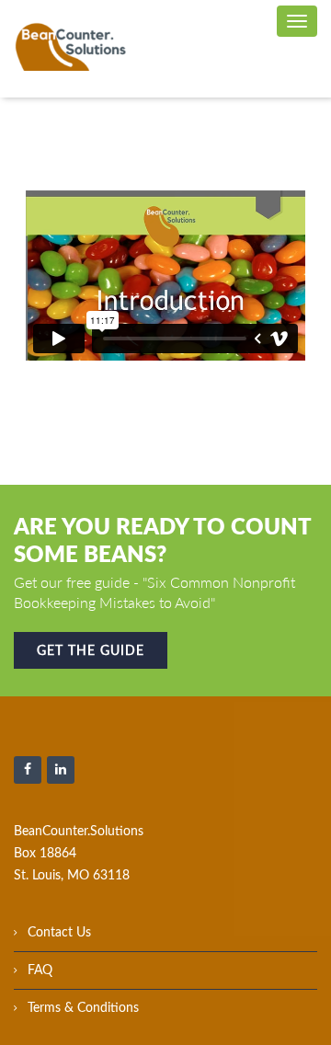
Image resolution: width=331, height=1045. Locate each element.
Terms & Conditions (83, 1008)
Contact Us (59, 932)
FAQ (40, 970)
